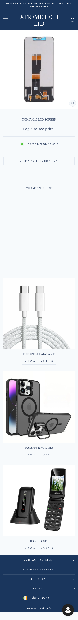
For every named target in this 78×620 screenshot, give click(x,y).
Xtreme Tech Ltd (39, 20)
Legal (38, 588)
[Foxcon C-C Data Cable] (39, 313)
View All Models (39, 361)
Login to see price (38, 128)
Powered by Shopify (39, 608)
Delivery (37, 579)
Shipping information (39, 161)
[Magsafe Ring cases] (39, 407)
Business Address (38, 569)
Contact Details (38, 560)
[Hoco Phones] (39, 500)
